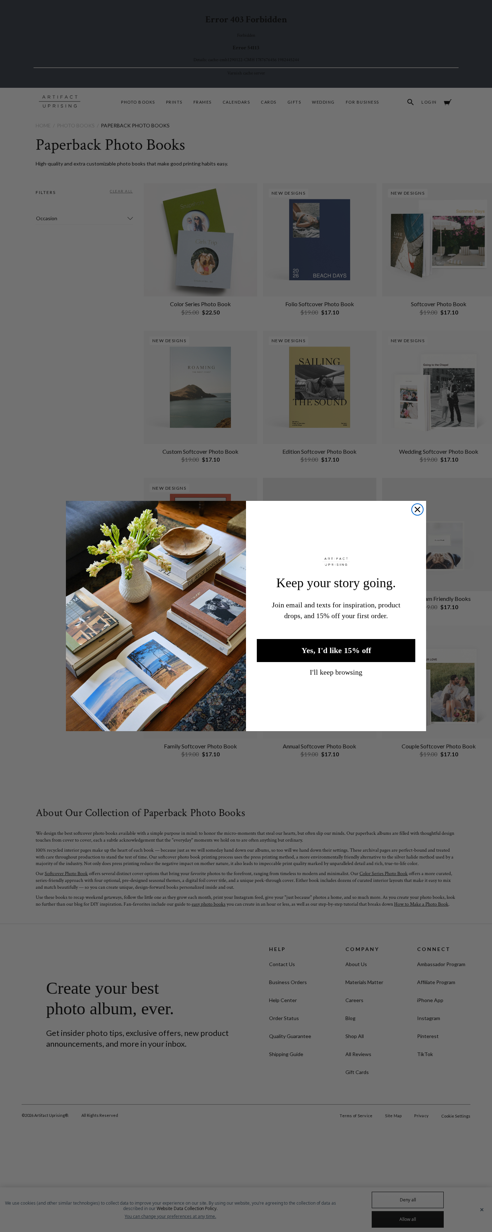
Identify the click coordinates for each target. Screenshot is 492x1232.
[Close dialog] (417, 509)
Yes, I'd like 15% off (336, 650)
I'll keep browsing (336, 672)
